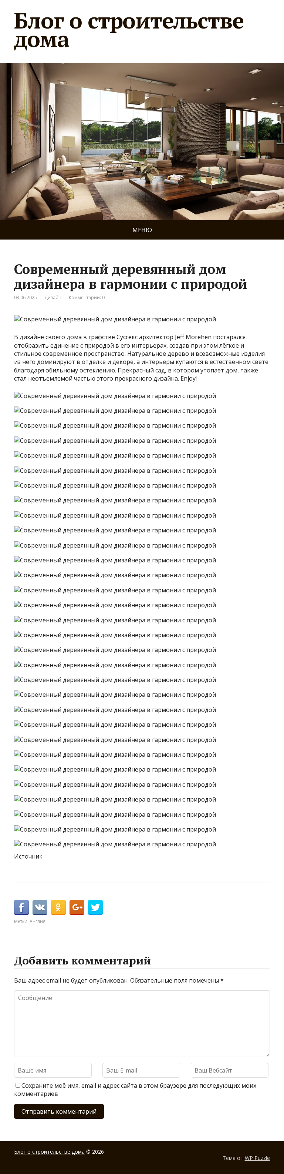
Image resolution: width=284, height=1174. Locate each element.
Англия (37, 921)
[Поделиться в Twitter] (95, 907)
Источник (28, 856)
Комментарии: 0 (87, 297)
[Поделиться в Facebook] (21, 907)
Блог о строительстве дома (128, 29)
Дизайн (52, 297)
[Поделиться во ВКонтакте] (40, 907)
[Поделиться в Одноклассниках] (58, 907)
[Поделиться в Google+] (77, 907)
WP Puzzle (257, 1157)
